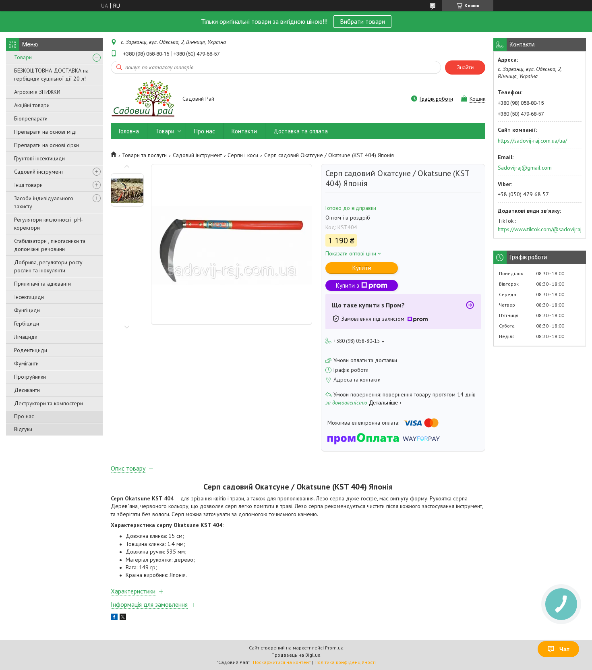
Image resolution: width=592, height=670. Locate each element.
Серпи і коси (243, 155)
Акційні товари (32, 105)
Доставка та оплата (300, 131)
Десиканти (27, 390)
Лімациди (25, 336)
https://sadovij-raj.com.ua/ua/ (532, 140)
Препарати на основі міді (45, 131)
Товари (23, 57)
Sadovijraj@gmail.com (525, 167)
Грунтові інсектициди (39, 158)
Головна (129, 131)
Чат (564, 649)
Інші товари (28, 185)
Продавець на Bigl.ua (296, 655)
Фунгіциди (27, 310)
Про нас (24, 416)
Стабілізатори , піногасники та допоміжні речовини (49, 245)
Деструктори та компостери (48, 403)
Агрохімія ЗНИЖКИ (37, 91)
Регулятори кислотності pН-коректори (48, 223)
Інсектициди (29, 297)
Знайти (465, 67)
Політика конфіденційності (345, 662)
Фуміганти (26, 363)
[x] (123, 618)
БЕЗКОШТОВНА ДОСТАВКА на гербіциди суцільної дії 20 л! (51, 74)
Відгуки (23, 429)
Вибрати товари (362, 21)
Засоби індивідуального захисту (43, 202)
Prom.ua (334, 648)
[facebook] (114, 618)
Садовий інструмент (38, 171)
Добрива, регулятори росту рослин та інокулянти (48, 266)
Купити (361, 268)
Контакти (244, 131)
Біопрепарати (31, 118)
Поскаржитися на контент (282, 662)
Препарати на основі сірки (46, 145)
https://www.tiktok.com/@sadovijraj (540, 229)
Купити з (347, 285)
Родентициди (30, 350)
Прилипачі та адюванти (42, 283)
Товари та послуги (144, 155)
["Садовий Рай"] (143, 99)
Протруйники (30, 376)
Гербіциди (26, 323)
